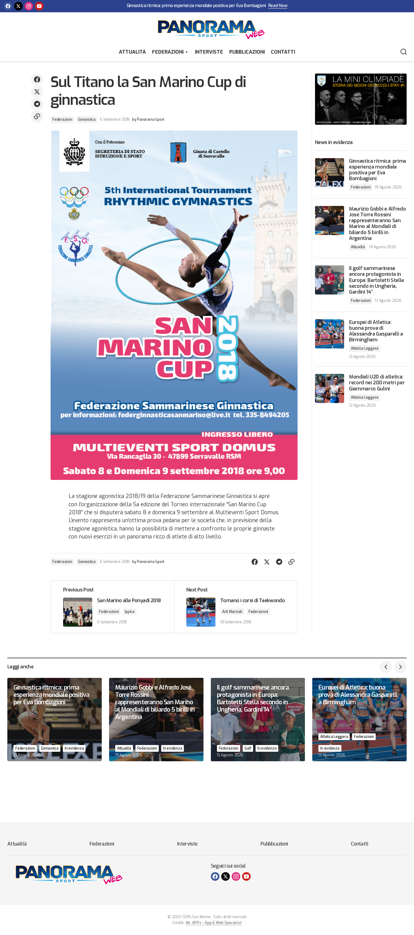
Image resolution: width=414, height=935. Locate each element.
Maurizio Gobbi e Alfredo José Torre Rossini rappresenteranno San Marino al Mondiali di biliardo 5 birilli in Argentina (377, 223)
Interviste (209, 52)
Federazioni (168, 52)
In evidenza (74, 748)
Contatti (283, 52)
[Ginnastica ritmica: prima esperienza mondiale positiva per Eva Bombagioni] (329, 172)
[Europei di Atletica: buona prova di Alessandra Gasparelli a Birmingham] (329, 333)
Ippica (130, 611)
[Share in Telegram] (37, 104)
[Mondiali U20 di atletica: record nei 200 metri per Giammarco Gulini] (329, 388)
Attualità (132, 52)
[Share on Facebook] (37, 80)
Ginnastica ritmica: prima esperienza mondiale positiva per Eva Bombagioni (196, 6)
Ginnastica (87, 119)
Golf (248, 748)
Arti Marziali (232, 611)
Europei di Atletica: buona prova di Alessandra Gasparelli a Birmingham (376, 331)
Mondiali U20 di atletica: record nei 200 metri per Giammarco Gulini (377, 383)
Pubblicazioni (247, 52)
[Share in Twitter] (37, 92)
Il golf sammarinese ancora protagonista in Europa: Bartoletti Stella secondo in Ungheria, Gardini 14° (376, 280)
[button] (403, 52)
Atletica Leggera (364, 348)
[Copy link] (37, 116)
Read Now (277, 6)
